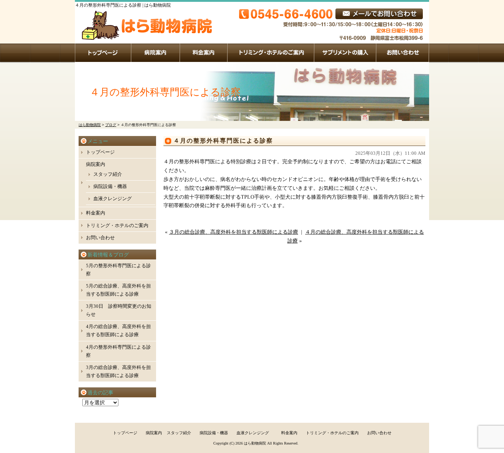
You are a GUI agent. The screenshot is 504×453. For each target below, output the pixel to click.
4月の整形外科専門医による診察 (118, 351)
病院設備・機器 (110, 186)
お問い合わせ (402, 52)
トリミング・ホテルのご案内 (271, 52)
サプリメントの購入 (345, 52)
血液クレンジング (112, 198)
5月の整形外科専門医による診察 (118, 269)
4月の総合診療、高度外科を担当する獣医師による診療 (118, 330)
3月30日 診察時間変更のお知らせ (118, 310)
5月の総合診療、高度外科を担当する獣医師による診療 (118, 290)
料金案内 (204, 52)
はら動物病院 (255, 443)
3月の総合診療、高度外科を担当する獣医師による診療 (118, 371)
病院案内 (155, 52)
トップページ (103, 52)
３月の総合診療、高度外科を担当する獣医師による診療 (233, 232)
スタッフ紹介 (107, 174)
